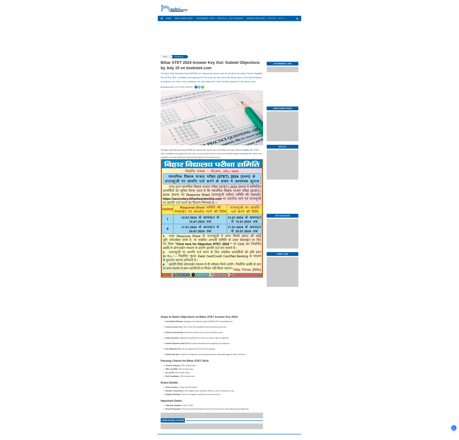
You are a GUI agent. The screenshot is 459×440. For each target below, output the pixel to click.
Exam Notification (256, 18)
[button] (162, 18)
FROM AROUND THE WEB (173, 422)
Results (221, 18)
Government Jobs (205, 18)
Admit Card (282, 254)
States (271, 18)
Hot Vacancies (236, 18)
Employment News (184, 18)
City (281, 18)
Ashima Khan (168, 87)
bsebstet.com (246, 154)
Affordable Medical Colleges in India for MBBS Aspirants (200, 415)
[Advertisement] (246, 6)
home (168, 18)
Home (165, 57)
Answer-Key (179, 57)
